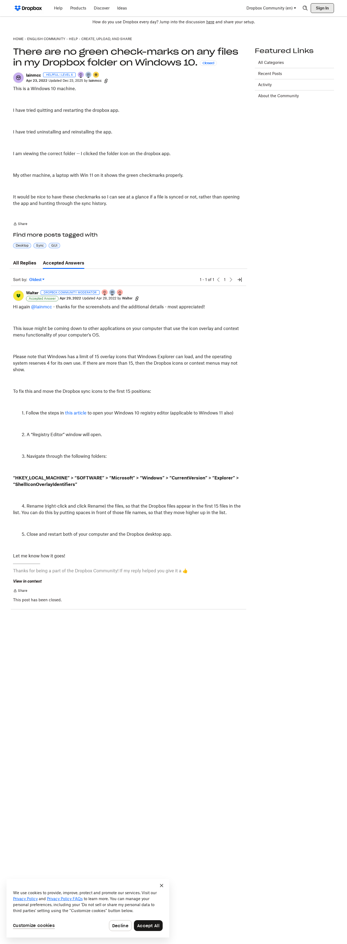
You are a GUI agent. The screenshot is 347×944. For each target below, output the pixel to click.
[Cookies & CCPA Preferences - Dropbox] (88, 908)
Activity (265, 84)
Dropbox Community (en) (269, 8)
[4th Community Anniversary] (105, 292)
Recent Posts (270, 73)
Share (20, 224)
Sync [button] (40, 245)
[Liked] (96, 75)
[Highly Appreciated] (120, 292)
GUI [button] (54, 245)
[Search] (305, 8)
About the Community (278, 95)
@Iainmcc (41, 306)
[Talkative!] (88, 75)
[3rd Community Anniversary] (81, 75)
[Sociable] (112, 292)
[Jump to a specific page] (239, 279)
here (210, 21)
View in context (27, 581)
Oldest (35, 279)
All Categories (271, 62)
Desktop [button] (22, 245)
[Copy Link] (106, 80)
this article (75, 413)
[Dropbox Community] (28, 8)
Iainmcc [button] (33, 75)
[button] (18, 77)
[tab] (25, 263)
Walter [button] (32, 292)
